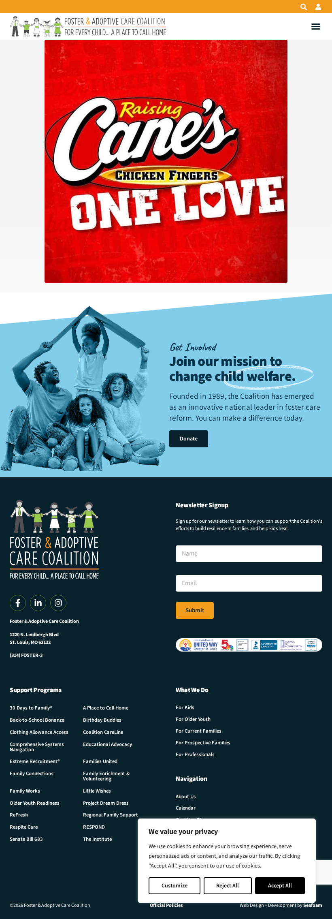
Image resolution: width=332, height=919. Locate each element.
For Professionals (195, 754)
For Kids (185, 707)
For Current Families (198, 731)
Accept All (280, 886)
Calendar (186, 808)
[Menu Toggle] (315, 26)
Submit (194, 610)
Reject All (227, 886)
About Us (186, 796)
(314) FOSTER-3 (26, 655)
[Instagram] (58, 603)
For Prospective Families (203, 742)
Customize (174, 886)
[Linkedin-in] (38, 603)
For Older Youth (193, 719)
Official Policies (166, 905)
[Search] (303, 7)
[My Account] (318, 7)
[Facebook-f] (18, 603)
